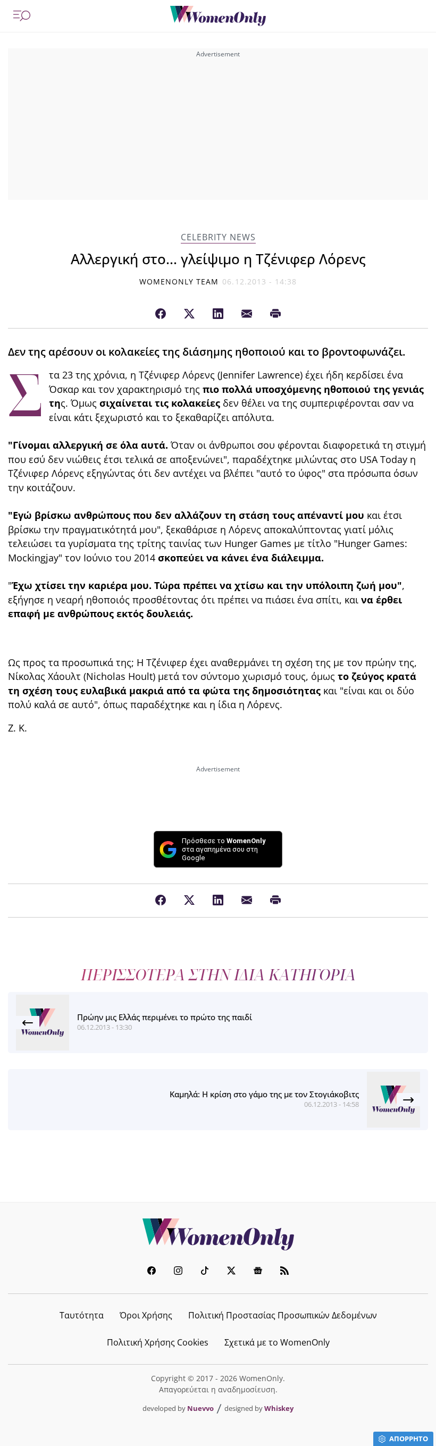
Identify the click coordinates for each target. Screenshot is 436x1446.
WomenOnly (218, 1234)
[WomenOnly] (218, 16)
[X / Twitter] (189, 314)
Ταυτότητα (82, 1315)
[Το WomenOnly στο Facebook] (151, 1272)
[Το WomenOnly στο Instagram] (178, 1272)
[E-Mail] (246, 314)
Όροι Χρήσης (146, 1315)
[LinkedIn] (218, 314)
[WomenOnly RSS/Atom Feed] (284, 1272)
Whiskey (279, 1408)
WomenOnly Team (179, 281)
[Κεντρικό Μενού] (22, 16)
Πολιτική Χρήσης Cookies (157, 1342)
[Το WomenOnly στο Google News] (258, 1272)
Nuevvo (200, 1408)
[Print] (275, 314)
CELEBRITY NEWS (218, 237)
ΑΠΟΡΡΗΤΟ (408, 1438)
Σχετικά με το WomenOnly (277, 1342)
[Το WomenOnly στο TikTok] (204, 1272)
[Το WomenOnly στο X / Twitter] (231, 1272)
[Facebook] (160, 314)
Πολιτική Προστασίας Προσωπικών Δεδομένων (282, 1315)
